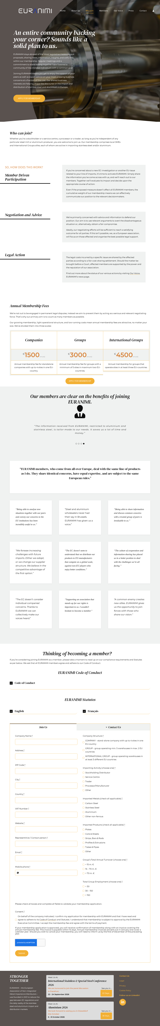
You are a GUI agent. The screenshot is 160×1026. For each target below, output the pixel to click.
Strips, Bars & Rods (94, 838)
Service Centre (92, 777)
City (17, 780)
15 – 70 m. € (91, 869)
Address (19, 750)
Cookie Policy (125, 990)
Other (88, 790)
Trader (88, 781)
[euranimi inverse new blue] (35, 9)
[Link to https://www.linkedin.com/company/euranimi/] (122, 1002)
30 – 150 (89, 891)
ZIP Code (20, 765)
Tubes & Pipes (92, 847)
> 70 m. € (89, 873)
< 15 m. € (89, 865)
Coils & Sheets (92, 834)
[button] (76, 444)
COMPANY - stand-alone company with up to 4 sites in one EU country (114, 742)
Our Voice (135, 273)
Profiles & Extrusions (95, 843)
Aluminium (91, 812)
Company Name (24, 736)
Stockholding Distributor (97, 773)
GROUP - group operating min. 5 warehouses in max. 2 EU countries (113, 750)
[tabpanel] (80, 847)
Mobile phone (22, 867)
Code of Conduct (47, 920)
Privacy (122, 986)
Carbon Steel (91, 803)
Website (20, 823)
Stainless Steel (92, 808)
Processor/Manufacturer (97, 786)
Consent (20, 912)
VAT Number (22, 809)
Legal (121, 981)
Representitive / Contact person (31, 838)
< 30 (87, 886)
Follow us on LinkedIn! (129, 995)
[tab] (43, 727)
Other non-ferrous (94, 816)
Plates (88, 830)
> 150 (87, 895)
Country (19, 794)
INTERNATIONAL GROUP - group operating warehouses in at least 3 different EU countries (114, 758)
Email (18, 852)
